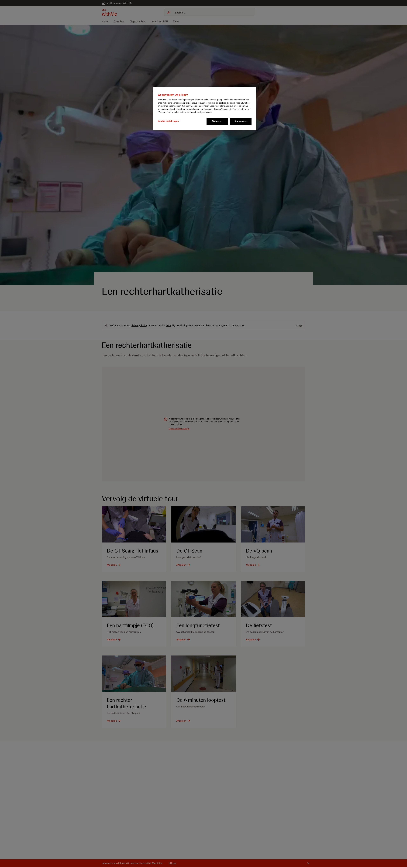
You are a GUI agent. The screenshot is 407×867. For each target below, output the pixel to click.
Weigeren (217, 121)
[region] (204, 108)
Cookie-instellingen (168, 121)
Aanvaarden (241, 121)
